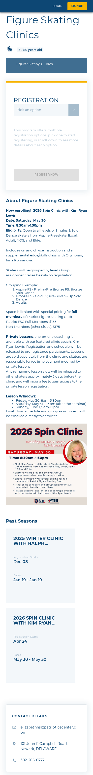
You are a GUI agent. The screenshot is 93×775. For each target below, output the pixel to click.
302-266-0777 (32, 760)
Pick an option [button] (29, 110)
